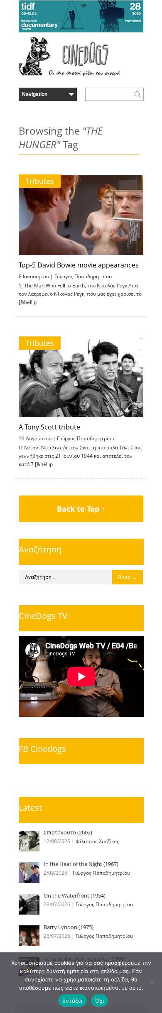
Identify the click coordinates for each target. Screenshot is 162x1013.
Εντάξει (72, 1000)
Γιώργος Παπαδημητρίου (83, 276)
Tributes (39, 181)
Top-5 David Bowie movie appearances (79, 265)
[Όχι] (151, 983)
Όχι (99, 1000)
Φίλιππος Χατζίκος (97, 841)
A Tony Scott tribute (49, 427)
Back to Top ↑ (81, 509)
